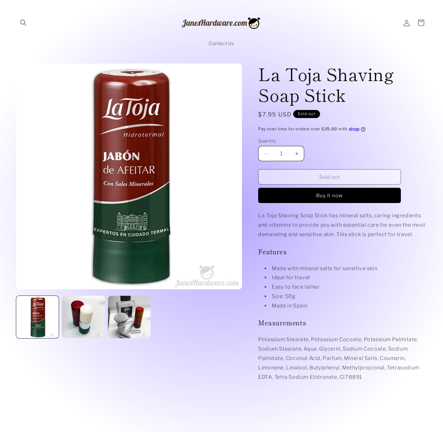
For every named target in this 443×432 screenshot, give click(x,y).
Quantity (267, 140)
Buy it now (329, 195)
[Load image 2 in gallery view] (83, 317)
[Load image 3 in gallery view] (129, 317)
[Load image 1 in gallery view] (37, 317)
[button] (23, 23)
